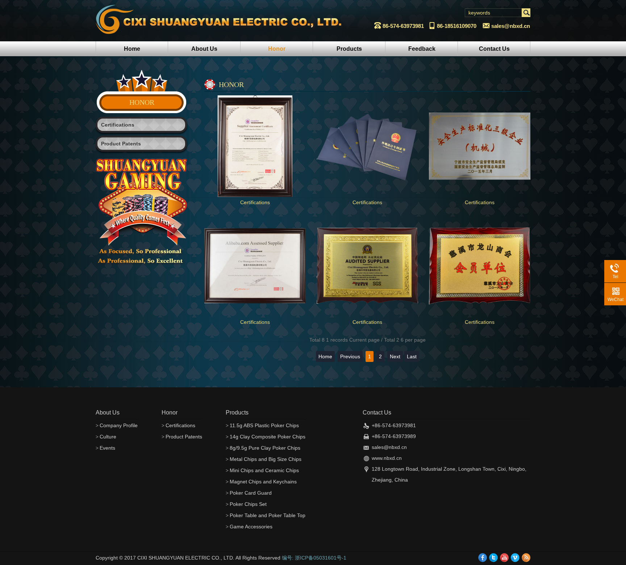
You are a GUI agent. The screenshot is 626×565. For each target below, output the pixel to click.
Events (105, 448)
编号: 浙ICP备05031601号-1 (314, 558)
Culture (106, 437)
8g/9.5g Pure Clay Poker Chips (263, 448)
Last (412, 356)
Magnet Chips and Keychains (261, 481)
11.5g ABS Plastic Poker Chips (262, 425)
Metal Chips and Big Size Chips (263, 459)
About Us (204, 49)
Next (395, 356)
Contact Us (494, 49)
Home (132, 49)
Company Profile (117, 425)
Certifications (117, 125)
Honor (276, 49)
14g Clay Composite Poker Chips (265, 437)
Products (349, 49)
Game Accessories (249, 526)
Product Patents (121, 144)
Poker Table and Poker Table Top (265, 515)
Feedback (421, 49)
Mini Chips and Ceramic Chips (262, 470)
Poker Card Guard (249, 493)
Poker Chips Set (246, 504)
